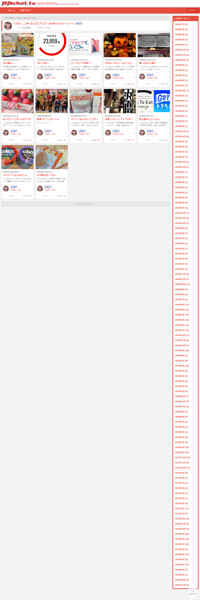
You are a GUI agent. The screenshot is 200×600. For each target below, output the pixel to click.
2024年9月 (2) (181, 95)
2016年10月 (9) (182, 529)
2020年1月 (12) (182, 330)
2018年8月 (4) (181, 417)
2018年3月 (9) (181, 442)
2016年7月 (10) (182, 544)
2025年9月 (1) (181, 65)
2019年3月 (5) (181, 381)
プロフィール (43, 27)
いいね (27, 84)
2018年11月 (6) (182, 401)
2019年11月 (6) (182, 340)
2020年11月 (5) (182, 279)
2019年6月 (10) (182, 366)
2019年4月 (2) (181, 376)
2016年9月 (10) (182, 534)
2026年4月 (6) (181, 34)
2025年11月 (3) (182, 55)
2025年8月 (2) (181, 70)
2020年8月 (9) (181, 294)
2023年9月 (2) (181, 141)
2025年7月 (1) (181, 75)
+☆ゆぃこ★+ (15, 78)
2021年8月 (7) (181, 233)
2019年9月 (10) (182, 350)
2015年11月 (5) (182, 585)
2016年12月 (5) (182, 518)
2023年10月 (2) (182, 136)
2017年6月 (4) (181, 488)
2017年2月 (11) (182, 508)
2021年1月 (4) (181, 269)
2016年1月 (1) (181, 575)
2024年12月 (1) (182, 90)
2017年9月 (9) (181, 473)
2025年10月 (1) (182, 60)
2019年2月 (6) (181, 386)
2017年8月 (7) (181, 478)
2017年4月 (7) (181, 498)
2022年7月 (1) (181, 177)
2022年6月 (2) (181, 182)
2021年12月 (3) (182, 213)
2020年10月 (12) (182, 284)
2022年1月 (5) (181, 208)
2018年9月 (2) (181, 411)
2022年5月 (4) (181, 187)
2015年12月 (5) (182, 580)
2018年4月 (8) (181, 437)
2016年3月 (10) (182, 564)
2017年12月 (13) (182, 457)
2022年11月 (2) (182, 167)
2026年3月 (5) (181, 39)
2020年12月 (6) (182, 274)
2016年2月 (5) (181, 569)
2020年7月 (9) (181, 299)
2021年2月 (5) (181, 264)
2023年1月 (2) (181, 157)
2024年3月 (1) (181, 126)
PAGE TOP (192, 592)
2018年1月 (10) (182, 452)
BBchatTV (39, 3)
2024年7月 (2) (181, 106)
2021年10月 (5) (182, 223)
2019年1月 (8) (181, 391)
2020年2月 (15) (182, 325)
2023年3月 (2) (181, 152)
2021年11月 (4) (182, 218)
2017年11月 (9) (182, 462)
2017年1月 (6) (181, 513)
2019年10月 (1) (182, 345)
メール (11, 84)
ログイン (193, 10)
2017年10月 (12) (182, 468)
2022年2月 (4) (181, 203)
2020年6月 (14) (182, 304)
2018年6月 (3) (181, 427)
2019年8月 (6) (181, 355)
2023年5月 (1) (181, 146)
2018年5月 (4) (181, 432)
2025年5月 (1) (181, 80)
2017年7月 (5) (181, 483)
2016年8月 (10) (182, 539)
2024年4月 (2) (181, 121)
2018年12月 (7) (182, 396)
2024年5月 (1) (181, 116)
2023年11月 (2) (182, 131)
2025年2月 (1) (181, 85)
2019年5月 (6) (181, 371)
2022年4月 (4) (181, 192)
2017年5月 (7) (181, 493)
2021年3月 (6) (181, 259)
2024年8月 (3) (181, 101)
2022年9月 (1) (181, 172)
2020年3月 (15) (182, 320)
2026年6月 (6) (181, 29)
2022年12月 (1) (182, 162)
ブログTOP (9, 18)
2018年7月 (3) (181, 422)
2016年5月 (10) (182, 554)
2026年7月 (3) (181, 24)
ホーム (11, 10)
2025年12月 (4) (182, 50)
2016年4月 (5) (181, 559)
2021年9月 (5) (181, 228)
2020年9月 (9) (181, 289)
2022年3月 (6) (181, 197)
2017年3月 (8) (181, 503)
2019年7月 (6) (181, 361)
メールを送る (24, 27)
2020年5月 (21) (182, 310)
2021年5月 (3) (181, 248)
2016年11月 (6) (182, 524)
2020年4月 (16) (182, 315)
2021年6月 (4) (181, 243)
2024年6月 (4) (181, 111)
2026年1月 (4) (181, 45)
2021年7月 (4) (181, 238)
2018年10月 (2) (182, 406)
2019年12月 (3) (182, 335)
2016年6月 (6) (181, 549)
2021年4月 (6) (181, 253)
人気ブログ (25, 10)
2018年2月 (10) (182, 447)
